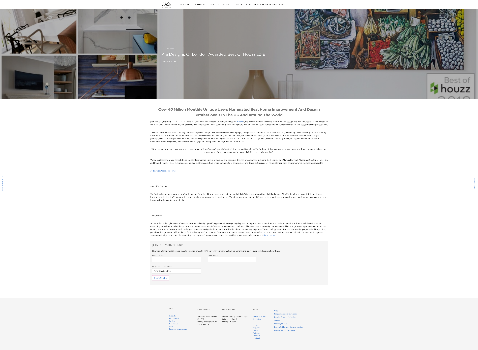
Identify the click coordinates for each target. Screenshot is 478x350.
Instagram (257, 328)
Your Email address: (162, 267)
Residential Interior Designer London (288, 327)
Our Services (200, 4)
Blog (248, 4)
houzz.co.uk (269, 235)
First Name (157, 255)
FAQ (275, 310)
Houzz (255, 325)
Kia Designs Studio (281, 323)
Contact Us (173, 323)
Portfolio (185, 4)
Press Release (168, 48)
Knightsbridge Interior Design (285, 314)
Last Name (213, 255)
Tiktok (255, 330)
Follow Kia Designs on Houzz (163, 170)
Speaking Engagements (178, 329)
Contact (238, 4)
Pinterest (256, 333)
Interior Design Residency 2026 (269, 4)
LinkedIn (256, 335)
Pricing (226, 4)
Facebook (256, 338)
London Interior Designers (284, 330)
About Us (214, 4)
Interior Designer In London (285, 317)
